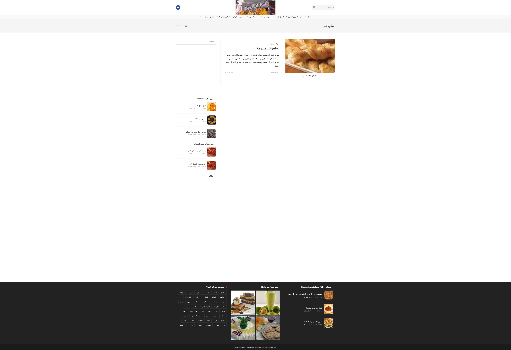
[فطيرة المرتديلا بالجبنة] (328, 323)
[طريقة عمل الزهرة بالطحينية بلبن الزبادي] (328, 295)
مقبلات (199, 325)
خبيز (223, 311)
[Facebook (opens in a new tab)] (178, 7)
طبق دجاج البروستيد (198, 105)
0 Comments (274, 72)
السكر (214, 297)
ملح (191, 325)
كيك (192, 320)
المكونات (188, 297)
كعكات (200, 320)
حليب (194, 306)
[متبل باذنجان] (243, 327)
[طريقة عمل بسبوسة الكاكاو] (211, 133)
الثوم (191, 292)
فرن (215, 320)
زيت (202, 311)
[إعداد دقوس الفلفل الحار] (211, 152)
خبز (187, 306)
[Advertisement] (196, 72)
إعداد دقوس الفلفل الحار (197, 150)
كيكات (185, 320)
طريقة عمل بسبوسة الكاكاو (196, 131)
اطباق (223, 292)
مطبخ (217, 325)
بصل (196, 301)
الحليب (222, 297)
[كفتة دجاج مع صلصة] (328, 309)
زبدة (209, 311)
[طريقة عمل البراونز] (243, 303)
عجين (186, 315)
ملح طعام (183, 325)
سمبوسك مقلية (200, 118)
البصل (207, 292)
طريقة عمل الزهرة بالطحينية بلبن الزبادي (305, 294)
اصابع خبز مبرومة (268, 48)
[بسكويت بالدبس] (268, 327)
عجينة (223, 320)
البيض (199, 292)
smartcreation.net (270, 347)
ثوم (224, 306)
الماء (206, 297)
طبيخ (216, 315)
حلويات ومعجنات (274, 43)
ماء (224, 325)
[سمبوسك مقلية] (211, 120)
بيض (181, 301)
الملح (223, 301)
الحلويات (183, 292)
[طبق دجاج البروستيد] (211, 106)
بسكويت (205, 301)
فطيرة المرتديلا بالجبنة (313, 321)
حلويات (216, 306)
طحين (208, 315)
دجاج (216, 311)
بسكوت (214, 301)
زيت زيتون (193, 311)
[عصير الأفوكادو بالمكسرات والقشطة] (268, 303)
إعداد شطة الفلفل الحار (197, 163)
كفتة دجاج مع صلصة (314, 308)
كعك (208, 320)
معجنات (208, 325)
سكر (184, 311)
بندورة (189, 301)
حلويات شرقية (205, 306)
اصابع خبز (179, 25)
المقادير (197, 297)
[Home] (186, 25)
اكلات (215, 292)
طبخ (223, 315)
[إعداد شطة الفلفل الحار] (211, 165)
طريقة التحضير (197, 315)
